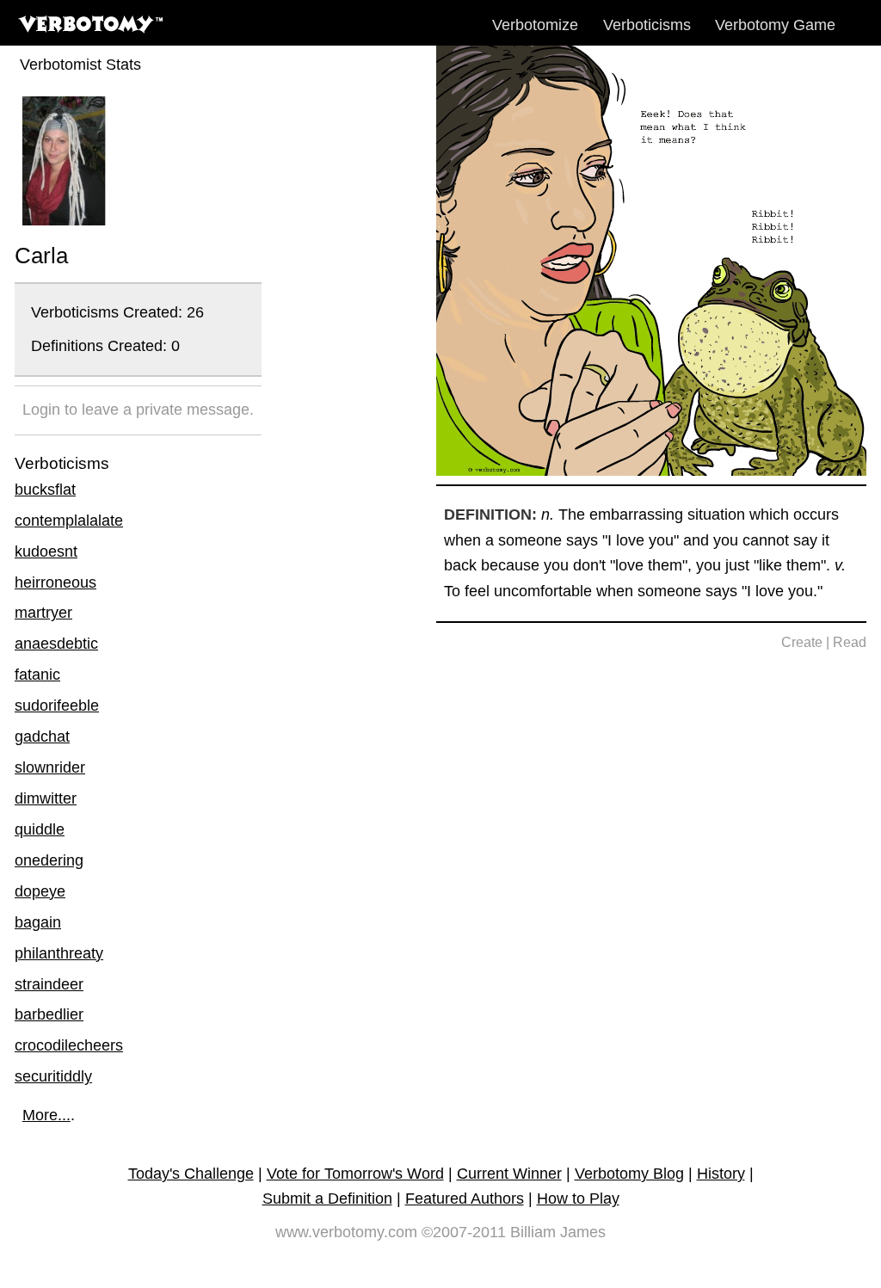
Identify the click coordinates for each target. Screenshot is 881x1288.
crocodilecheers (69, 1045)
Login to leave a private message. (138, 409)
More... (46, 1115)
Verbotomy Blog (629, 1173)
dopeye (40, 891)
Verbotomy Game (775, 25)
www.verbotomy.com (346, 1232)
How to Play (578, 1198)
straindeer (49, 984)
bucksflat (45, 489)
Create (801, 642)
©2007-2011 (464, 1232)
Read (849, 642)
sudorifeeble (57, 705)
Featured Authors (464, 1198)
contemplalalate (69, 520)
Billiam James (558, 1232)
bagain (38, 922)
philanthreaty (59, 953)
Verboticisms (647, 25)
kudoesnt (46, 551)
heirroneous (55, 582)
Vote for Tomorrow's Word (355, 1173)
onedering (49, 860)
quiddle (40, 829)
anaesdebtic (56, 643)
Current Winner (509, 1173)
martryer (43, 612)
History (721, 1173)
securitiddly (53, 1076)
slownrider (50, 767)
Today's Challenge (191, 1173)
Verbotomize (535, 25)
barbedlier (49, 1014)
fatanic (37, 674)
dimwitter (46, 798)
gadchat (42, 736)
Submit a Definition (327, 1198)
